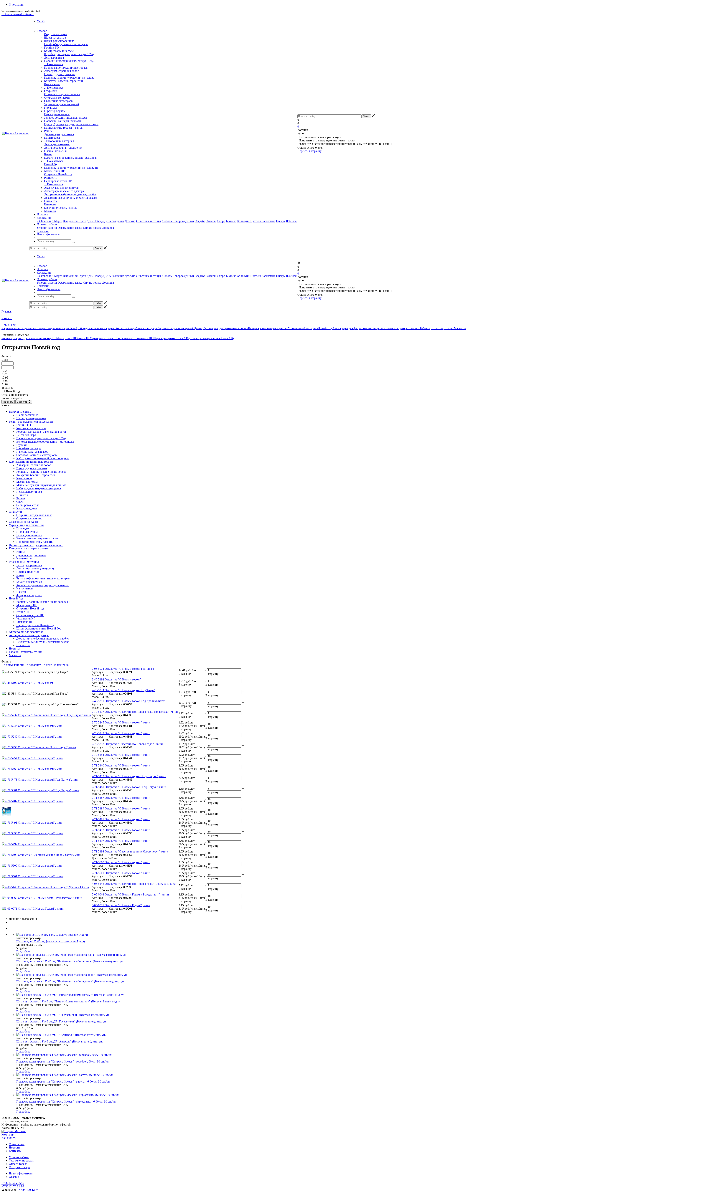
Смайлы (211, 221)
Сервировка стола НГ (58, 181)
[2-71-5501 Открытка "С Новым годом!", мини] (32, 876)
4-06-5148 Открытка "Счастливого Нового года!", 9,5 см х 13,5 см (134, 883)
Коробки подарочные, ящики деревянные (42, 585)
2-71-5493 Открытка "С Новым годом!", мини (121, 830)
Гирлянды (50, 107)
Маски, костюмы (27, 481)
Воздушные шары (55, 34)
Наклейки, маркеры (28, 448)
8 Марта (57, 221)
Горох (82, 221)
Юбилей (291, 221)
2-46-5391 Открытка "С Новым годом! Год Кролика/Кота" (128, 701)
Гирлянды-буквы (54, 111)
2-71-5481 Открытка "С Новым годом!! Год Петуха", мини (129, 787)
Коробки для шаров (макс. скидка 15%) (69, 54)
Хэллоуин (243, 221)
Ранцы (48, 131)
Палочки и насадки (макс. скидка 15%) (68, 60)
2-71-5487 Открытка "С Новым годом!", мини (121, 797)
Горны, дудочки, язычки (59, 74)
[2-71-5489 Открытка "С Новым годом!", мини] (6, 814)
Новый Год (51, 164)
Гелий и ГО (51, 47)
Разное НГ (50, 177)
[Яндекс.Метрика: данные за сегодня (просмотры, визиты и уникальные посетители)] (13, 1131)
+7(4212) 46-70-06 (12, 1183)
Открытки (50, 90)
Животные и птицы (148, 221)
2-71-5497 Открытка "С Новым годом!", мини (121, 840)
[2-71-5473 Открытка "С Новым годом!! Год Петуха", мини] (40, 779)
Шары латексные (55, 37)
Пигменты (50, 201)
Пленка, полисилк (55, 151)
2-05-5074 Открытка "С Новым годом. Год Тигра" (123, 668)
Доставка (108, 227)
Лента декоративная (57, 144)
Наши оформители (21, 1173)
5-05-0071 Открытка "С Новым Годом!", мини (121, 905)
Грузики (21, 445)
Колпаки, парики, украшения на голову (69, 77)
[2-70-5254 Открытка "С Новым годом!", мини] (32, 758)
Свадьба (200, 221)
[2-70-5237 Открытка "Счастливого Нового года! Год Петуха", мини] (46, 715)
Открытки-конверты (57, 97)
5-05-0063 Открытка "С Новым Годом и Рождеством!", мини (130, 894)
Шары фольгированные (59, 40)
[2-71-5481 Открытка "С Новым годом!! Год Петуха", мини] (40, 790)
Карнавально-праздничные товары (66, 67)
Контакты (15, 1150)
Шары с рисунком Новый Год (171, 338)
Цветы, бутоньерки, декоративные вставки (71, 124)
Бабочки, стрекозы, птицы (60, 207)
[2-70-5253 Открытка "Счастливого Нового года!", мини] (39, 747)
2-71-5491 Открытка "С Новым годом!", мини (121, 819)
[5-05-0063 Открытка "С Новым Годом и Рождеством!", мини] (42, 897)
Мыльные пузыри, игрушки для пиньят (41, 485)
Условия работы (47, 227)
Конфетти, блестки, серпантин (63, 80)
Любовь (167, 221)
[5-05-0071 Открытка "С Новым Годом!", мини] (33, 908)
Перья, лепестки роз (29, 491)
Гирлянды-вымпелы (57, 114)
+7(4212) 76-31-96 (12, 1186)
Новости (14, 1147)
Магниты (50, 211)
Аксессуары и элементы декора (64, 191)
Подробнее (23, 951)
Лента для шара (54, 57)
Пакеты (21, 591)
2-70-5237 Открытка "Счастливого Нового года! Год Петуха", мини (135, 711)
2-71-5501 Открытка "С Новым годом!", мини (121, 873)
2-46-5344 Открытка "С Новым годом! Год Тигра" (123, 690)
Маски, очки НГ (54, 171)
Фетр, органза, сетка (29, 595)
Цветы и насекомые (262, 221)
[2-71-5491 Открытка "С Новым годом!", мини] (32, 822)
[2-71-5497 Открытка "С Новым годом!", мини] (32, 844)
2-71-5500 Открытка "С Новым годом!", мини (121, 862)
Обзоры (14, 1176)
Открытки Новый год (58, 174)
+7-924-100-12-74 (28, 1189)
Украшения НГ (126, 338)
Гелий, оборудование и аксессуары (66, 44)
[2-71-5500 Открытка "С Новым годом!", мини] (32, 865)
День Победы (95, 221)
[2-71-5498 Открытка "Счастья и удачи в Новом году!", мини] (41, 854)
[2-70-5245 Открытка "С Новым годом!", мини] (32, 725)
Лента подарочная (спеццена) (63, 147)
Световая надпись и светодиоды (36, 455)
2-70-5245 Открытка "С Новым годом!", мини (121, 722)
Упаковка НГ (144, 338)
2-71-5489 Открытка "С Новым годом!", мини (121, 808)
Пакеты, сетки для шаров (32, 451)
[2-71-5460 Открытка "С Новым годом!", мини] (32, 768)
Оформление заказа (70, 227)
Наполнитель (24, 588)
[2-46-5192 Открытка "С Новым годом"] (28, 682)
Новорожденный (183, 221)
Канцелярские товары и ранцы (63, 127)
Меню (40, 21)
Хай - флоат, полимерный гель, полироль (42, 458)
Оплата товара (92, 227)
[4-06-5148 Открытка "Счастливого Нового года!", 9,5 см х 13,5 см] (45, 887)
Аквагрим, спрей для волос (61, 70)
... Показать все (53, 64)
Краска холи (52, 84)
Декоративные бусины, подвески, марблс (70, 194)
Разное (20, 498)
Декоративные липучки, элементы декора (70, 197)
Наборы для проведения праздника (38, 488)
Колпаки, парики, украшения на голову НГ (71, 167)
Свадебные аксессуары (58, 101)
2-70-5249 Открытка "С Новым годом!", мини (121, 733)
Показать (8, 401)
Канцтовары (52, 137)
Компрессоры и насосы (59, 50)
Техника (231, 221)
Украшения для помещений (61, 104)
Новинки (50, 204)
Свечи (20, 501)
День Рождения (114, 221)
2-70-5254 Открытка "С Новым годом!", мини (121, 754)
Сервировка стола (27, 505)
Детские (130, 221)
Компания (7, 1134)
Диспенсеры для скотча (59, 134)
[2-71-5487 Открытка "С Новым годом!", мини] (32, 801)
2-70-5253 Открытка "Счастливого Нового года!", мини (127, 744)
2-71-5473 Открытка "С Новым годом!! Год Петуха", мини (129, 776)
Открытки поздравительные (62, 94)
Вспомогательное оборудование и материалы (45, 441)
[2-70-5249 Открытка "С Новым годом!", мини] (32, 736)
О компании (16, 1144)
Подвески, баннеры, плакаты (62, 121)
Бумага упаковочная (29, 581)
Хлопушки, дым (26, 508)
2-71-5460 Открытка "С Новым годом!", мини (121, 765)
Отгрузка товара (19, 1167)
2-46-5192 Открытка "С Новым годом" (116, 679)
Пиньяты (22, 495)
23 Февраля (44, 221)
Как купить (8, 1137)
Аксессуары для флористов (61, 187)
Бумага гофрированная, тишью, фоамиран (71, 157)
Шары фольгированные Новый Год (212, 338)
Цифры (280, 221)
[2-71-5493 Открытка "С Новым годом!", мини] (32, 833)
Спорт (221, 221)
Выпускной (70, 221)
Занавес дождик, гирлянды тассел (65, 117)
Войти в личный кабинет (17, 14)
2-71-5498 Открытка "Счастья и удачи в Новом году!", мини (130, 851)
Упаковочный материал (59, 141)
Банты (48, 154)
